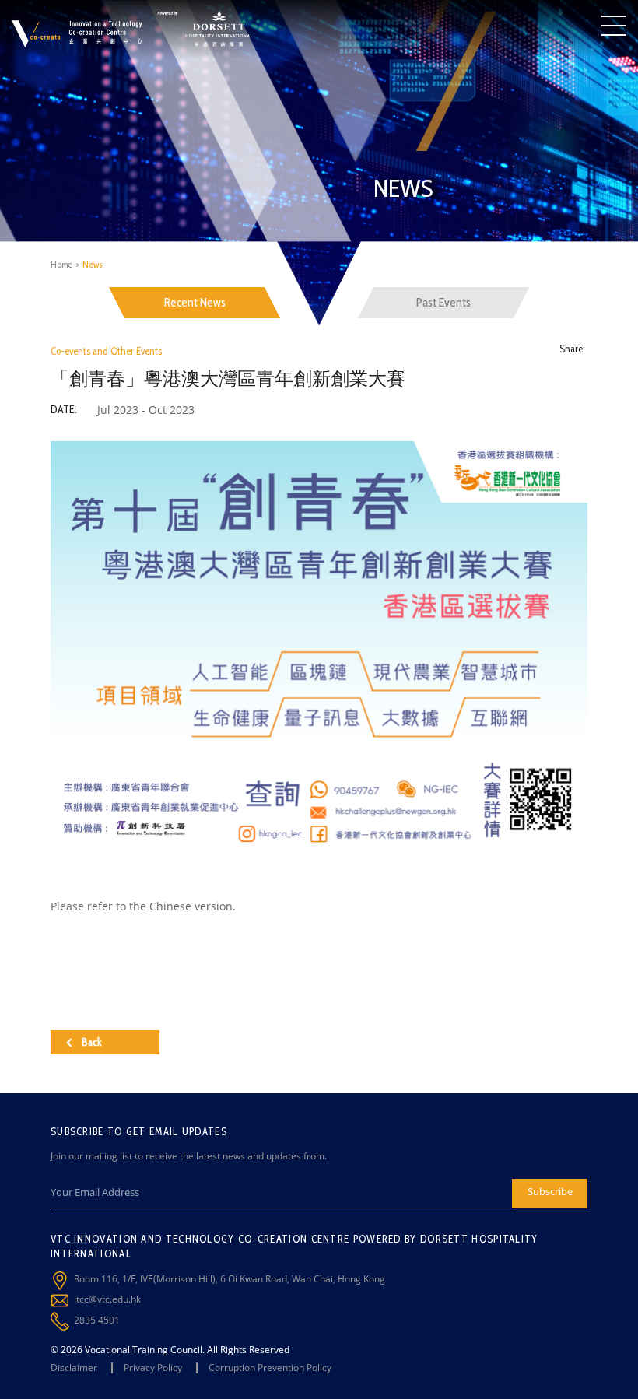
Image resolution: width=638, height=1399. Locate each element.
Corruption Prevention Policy (270, 1367)
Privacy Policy (153, 1367)
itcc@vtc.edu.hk (107, 1299)
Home (61, 264)
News (92, 264)
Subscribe (550, 1191)
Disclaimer (74, 1367)
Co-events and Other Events (106, 351)
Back (92, 1042)
